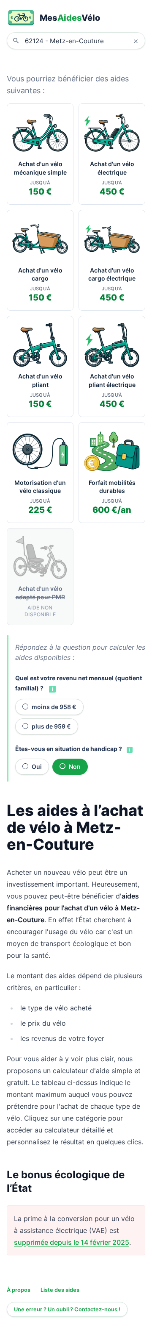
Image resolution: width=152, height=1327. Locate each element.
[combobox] (82, 41)
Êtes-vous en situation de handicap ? (68, 748)
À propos (18, 1290)
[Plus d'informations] (51, 689)
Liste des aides (60, 1290)
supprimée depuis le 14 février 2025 (71, 1242)
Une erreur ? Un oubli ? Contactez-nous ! (67, 1309)
